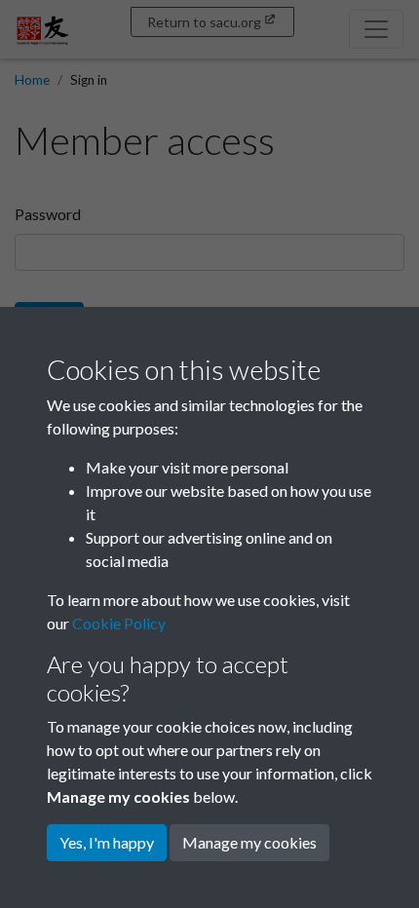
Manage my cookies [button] (249, 842)
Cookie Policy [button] (119, 623)
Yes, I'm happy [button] (106, 842)
